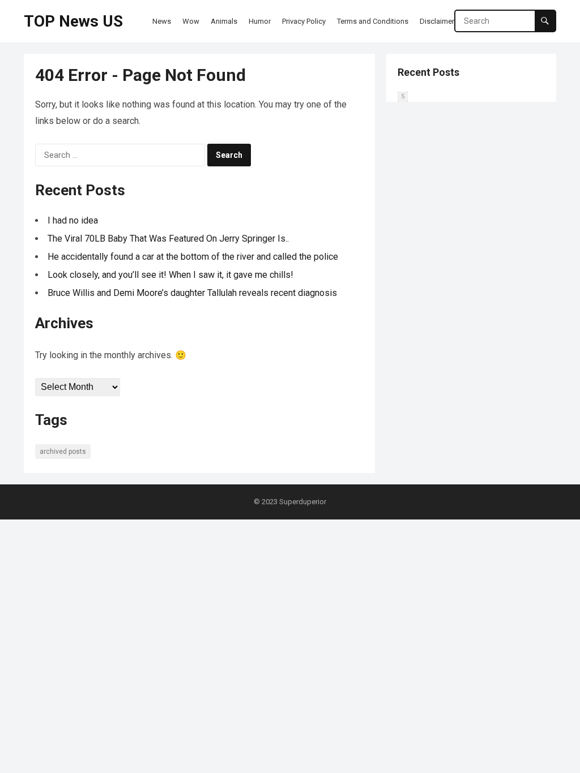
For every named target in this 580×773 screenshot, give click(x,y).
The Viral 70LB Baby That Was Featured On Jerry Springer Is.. (168, 238)
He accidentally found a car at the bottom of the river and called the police (193, 256)
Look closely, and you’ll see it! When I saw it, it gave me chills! (170, 274)
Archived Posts (63, 452)
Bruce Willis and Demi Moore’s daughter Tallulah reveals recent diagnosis (192, 292)
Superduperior (302, 501)
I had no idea (73, 220)
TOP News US (73, 21)
